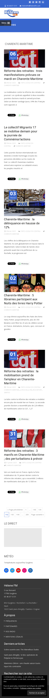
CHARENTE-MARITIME (23, 146)
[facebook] (30, 3)
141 (39, 509)
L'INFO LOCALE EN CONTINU (30, 83)
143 (12, 514)
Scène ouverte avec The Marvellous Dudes (21, 649)
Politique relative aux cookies (30, 688)
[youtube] (36, 3)
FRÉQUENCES (11, 621)
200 (27, 514)
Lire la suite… (10, 109)
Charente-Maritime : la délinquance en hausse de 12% (22, 223)
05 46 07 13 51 (10, 596)
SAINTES (7, 392)
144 (17, 514)
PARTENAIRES (11, 626)
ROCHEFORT (37, 390)
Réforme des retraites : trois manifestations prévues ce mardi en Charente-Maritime (23, 75)
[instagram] (39, 3)
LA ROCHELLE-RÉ (26, 390)
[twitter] (33, 3)
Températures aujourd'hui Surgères (18, 562)
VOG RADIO (10, 631)
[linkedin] (43, 3)
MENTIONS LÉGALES (14, 636)
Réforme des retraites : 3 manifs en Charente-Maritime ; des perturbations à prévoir (24, 454)
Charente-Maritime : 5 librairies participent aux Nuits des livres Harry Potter (23, 299)
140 (34, 509)
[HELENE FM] (9, 13)
